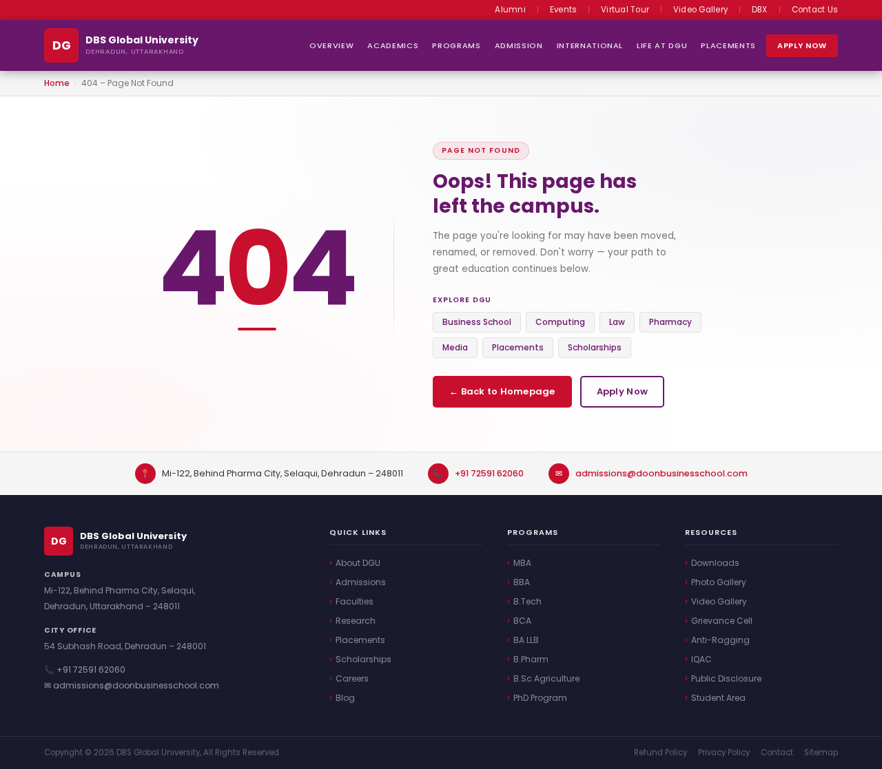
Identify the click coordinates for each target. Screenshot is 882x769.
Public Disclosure (726, 678)
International (590, 45)
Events (563, 9)
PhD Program (540, 698)
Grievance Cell (721, 620)
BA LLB (526, 640)
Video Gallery (700, 9)
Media (455, 347)
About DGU (358, 563)
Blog (345, 698)
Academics (392, 45)
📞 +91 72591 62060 (84, 669)
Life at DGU (662, 45)
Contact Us (815, 9)
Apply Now (802, 45)
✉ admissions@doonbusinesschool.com (131, 685)
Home (57, 83)
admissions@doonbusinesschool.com (661, 473)
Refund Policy (660, 752)
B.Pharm (530, 659)
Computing (560, 322)
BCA (522, 620)
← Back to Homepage (502, 391)
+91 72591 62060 (489, 473)
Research (356, 620)
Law (617, 322)
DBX (760, 9)
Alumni (510, 9)
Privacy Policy (724, 752)
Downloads (715, 563)
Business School (476, 322)
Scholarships (595, 347)
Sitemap (821, 752)
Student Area (718, 698)
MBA (522, 563)
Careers (352, 678)
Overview (331, 45)
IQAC (701, 659)
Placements (728, 45)
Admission (519, 45)
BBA (521, 582)
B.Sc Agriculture (546, 678)
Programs (456, 45)
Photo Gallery (718, 582)
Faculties (354, 601)
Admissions (361, 582)
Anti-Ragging (720, 640)
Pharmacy (670, 322)
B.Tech (527, 601)
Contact (777, 752)
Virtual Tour (625, 9)
